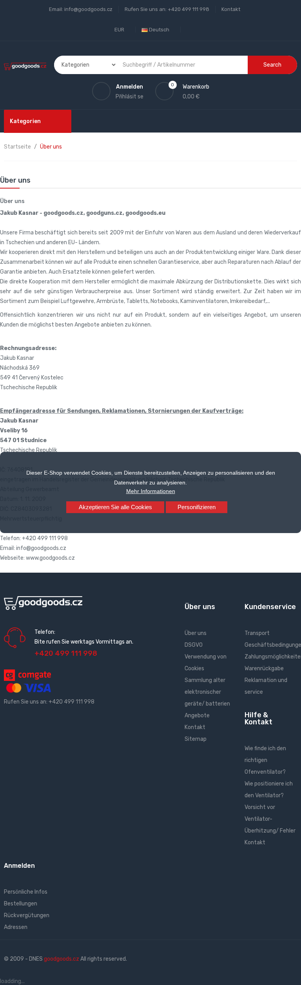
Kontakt (230, 9)
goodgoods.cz (61, 959)
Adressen (15, 927)
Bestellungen (20, 903)
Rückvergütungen (26, 915)
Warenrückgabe (264, 668)
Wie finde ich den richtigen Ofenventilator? (265, 760)
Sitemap (196, 739)
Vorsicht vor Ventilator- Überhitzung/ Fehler (270, 819)
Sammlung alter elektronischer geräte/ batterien (207, 692)
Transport (257, 633)
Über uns (196, 633)
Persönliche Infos (25, 892)
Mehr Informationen (150, 491)
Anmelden (19, 865)
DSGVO (194, 645)
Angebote (197, 715)
